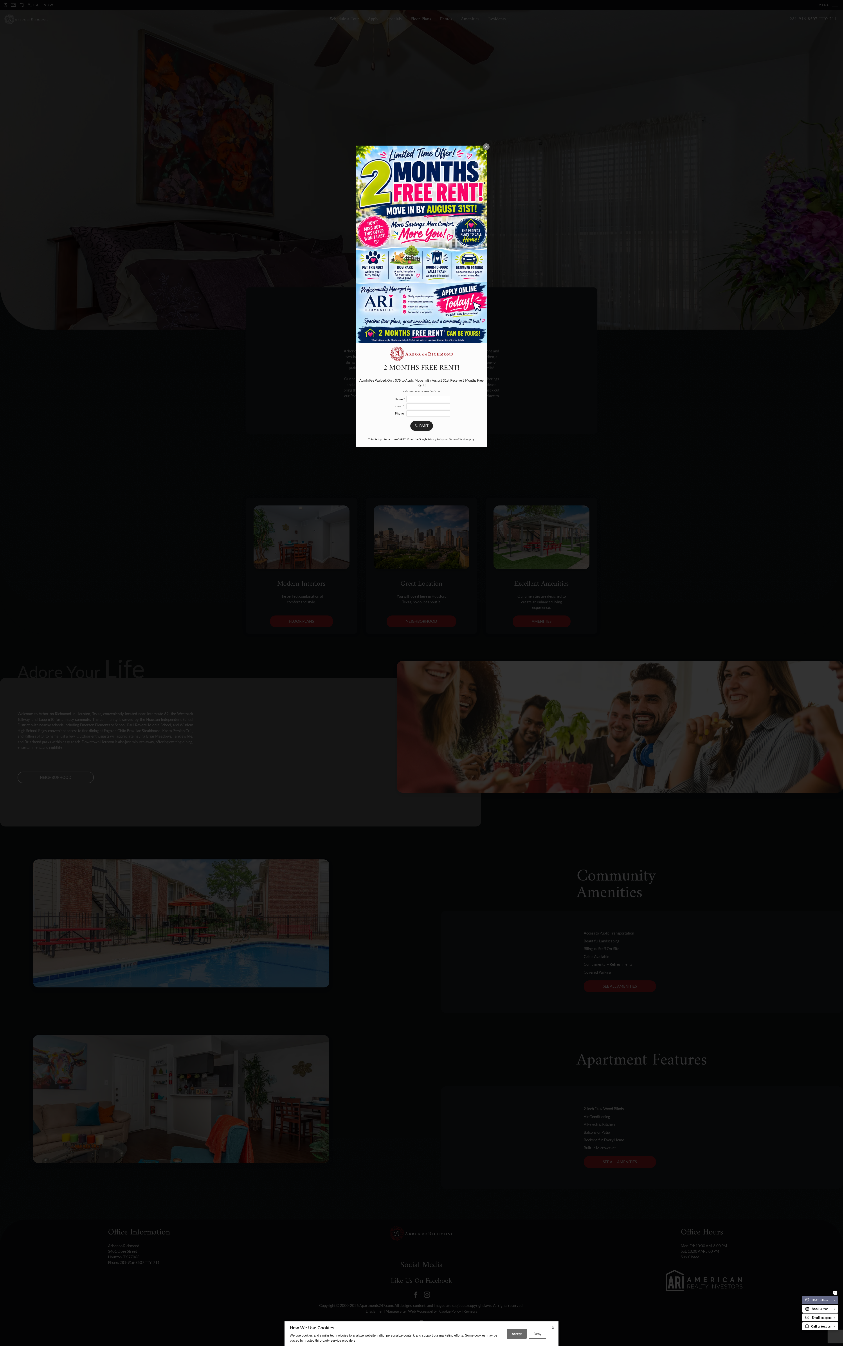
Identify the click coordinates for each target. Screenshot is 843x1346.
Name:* (399, 399)
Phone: (400, 413)
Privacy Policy (436, 439)
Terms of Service (458, 439)
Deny (537, 1334)
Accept (517, 1334)
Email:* (400, 406)
